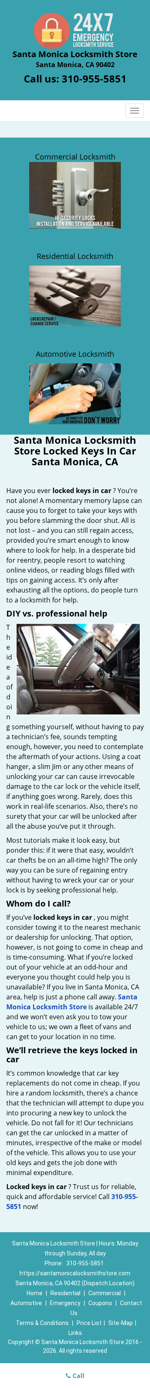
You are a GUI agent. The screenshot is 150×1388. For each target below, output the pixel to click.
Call (78, 1375)
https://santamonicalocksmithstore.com (75, 1273)
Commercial (104, 1293)
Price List (89, 1323)
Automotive (26, 1303)
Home (34, 1293)
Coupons (100, 1303)
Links (75, 1333)
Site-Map (120, 1323)
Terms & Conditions (42, 1323)
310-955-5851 (94, 78)
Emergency (65, 1303)
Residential (65, 1293)
